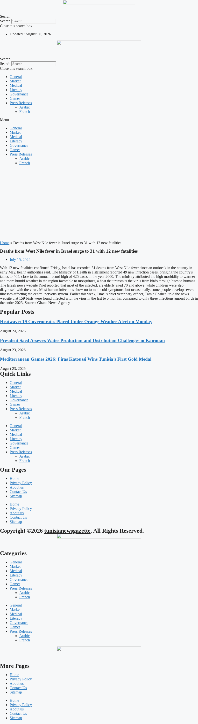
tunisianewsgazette (67, 531)
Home (4, 243)
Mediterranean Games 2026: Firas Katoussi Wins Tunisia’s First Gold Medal (75, 359)
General (16, 77)
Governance (19, 94)
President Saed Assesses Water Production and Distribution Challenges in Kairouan (82, 340)
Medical (16, 85)
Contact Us (18, 492)
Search (5, 21)
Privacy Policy (21, 483)
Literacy (16, 90)
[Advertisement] (99, 203)
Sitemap (16, 496)
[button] (99, 16)
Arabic (24, 107)
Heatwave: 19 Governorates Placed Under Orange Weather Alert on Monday (76, 321)
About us (17, 487)
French (24, 111)
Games (15, 98)
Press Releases (21, 103)
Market (15, 81)
